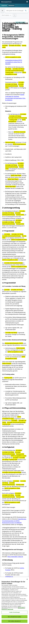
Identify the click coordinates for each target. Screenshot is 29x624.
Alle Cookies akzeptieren (14, 621)
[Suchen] (25, 10)
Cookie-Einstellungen (14, 612)
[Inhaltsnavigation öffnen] (2, 10)
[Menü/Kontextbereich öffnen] (14, 15)
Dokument (11, 5)
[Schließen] (27, 579)
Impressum (10, 609)
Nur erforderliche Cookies (14, 616)
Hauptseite (4, 5)
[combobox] (14, 10)
